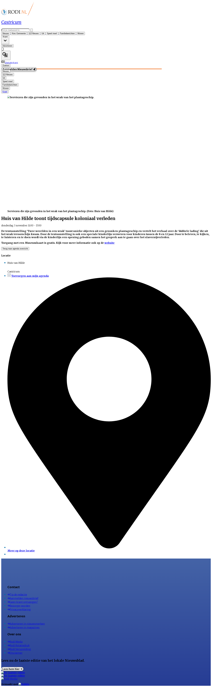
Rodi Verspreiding (20, 649)
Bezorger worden (20, 605)
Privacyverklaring (20, 609)
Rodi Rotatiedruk (19, 645)
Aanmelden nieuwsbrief (24, 598)
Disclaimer (16, 652)
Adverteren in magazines (25, 627)
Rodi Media (16, 641)
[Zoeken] (31, 30)
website (109, 242)
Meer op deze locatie (21, 550)
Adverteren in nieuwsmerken (27, 623)
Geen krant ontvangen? (24, 602)
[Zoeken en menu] (6, 55)
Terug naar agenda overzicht (15, 248)
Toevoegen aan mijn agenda (30, 275)
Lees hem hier (11, 669)
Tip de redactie (18, 594)
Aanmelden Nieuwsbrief (17, 69)
